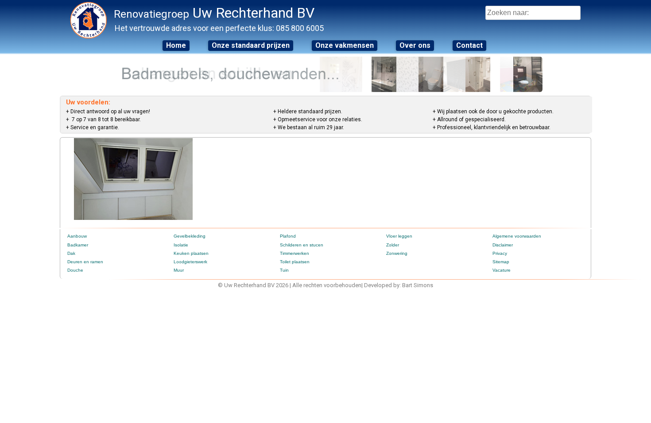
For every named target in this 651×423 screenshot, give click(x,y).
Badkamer (77, 244)
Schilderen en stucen (301, 244)
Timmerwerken (294, 253)
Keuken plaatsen (191, 253)
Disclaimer (502, 244)
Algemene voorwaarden (516, 236)
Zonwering (396, 253)
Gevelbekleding (189, 236)
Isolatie (181, 244)
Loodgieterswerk (190, 261)
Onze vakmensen (344, 45)
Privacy (499, 253)
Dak (71, 253)
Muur (179, 270)
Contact (469, 45)
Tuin (284, 270)
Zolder (392, 244)
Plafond (288, 236)
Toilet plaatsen (295, 261)
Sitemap (500, 261)
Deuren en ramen (85, 261)
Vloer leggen (399, 236)
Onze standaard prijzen (251, 45)
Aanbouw (77, 236)
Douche (75, 270)
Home (176, 45)
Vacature (501, 270)
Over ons (414, 45)
